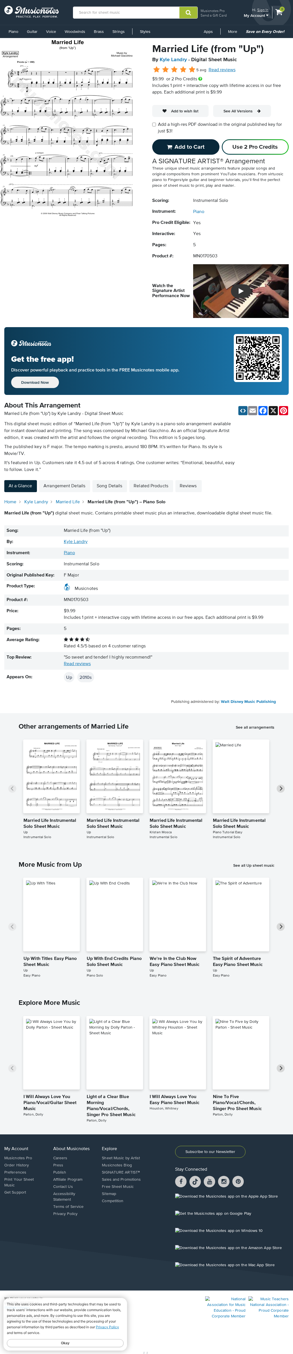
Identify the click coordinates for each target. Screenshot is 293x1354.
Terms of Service (68, 1207)
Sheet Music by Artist (121, 1158)
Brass (99, 32)
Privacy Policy (65, 1214)
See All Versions (238, 111)
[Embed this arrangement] (243, 410)
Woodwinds (75, 32)
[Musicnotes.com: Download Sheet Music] (31, 12)
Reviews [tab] (188, 486)
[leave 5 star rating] (191, 69)
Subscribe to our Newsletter (210, 1152)
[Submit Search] (188, 12)
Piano (13, 32)
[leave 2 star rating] (165, 69)
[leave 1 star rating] (156, 69)
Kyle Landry (173, 59)
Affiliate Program (68, 1180)
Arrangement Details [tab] (64, 486)
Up (69, 677)
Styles (145, 32)
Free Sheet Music (118, 1187)
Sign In (262, 10)
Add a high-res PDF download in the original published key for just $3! (220, 128)
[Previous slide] (12, 789)
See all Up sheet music (253, 865)
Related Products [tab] (151, 486)
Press (58, 1165)
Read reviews (222, 70)
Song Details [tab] (109, 486)
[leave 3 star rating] (174, 69)
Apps (208, 32)
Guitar (32, 32)
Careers (60, 1158)
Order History (16, 1165)
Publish (59, 1172)
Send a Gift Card (214, 15)
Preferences (15, 1172)
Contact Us (63, 1187)
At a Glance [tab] (20, 486)
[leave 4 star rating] (183, 69)
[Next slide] (281, 789)
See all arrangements (255, 727)
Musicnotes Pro (213, 11)
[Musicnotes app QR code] (258, 361)
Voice (51, 32)
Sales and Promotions (121, 1180)
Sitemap (109, 1194)
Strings (118, 32)
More (234, 33)
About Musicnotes (71, 1149)
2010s (86, 677)
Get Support (15, 1192)
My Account (255, 15)
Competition (112, 1201)
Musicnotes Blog (117, 1165)
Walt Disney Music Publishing (248, 702)
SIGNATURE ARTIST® (121, 1172)
